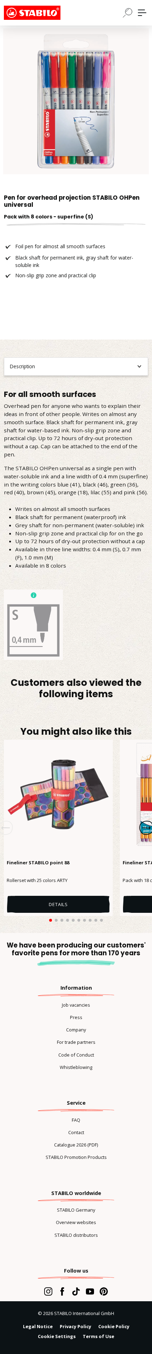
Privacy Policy (75, 1326)
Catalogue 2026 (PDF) (76, 1145)
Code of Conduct (76, 1055)
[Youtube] (90, 1291)
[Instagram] (48, 1291)
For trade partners (76, 1042)
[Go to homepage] (39, 13)
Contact (76, 1132)
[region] (76, 101)
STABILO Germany (76, 1210)
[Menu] (142, 13)
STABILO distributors (76, 1235)
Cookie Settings (57, 1336)
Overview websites (76, 1222)
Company (76, 1029)
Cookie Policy (113, 1326)
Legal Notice (38, 1326)
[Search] (127, 12)
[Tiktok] (76, 1291)
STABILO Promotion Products (76, 1157)
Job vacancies (76, 1005)
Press (76, 1017)
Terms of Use (98, 1336)
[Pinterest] (104, 1291)
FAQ (76, 1120)
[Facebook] (62, 1291)
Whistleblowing (76, 1067)
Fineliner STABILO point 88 (38, 862)
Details (58, 904)
